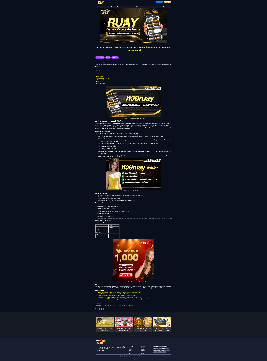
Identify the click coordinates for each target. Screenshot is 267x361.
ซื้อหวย (109, 305)
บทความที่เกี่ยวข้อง (101, 83)
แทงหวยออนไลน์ (130, 305)
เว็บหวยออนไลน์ (122, 305)
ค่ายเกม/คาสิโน (162, 7)
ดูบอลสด (108, 57)
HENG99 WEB (98, 54)
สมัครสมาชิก (167, 2)
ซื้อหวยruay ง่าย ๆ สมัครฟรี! (103, 78)
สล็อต (118, 7)
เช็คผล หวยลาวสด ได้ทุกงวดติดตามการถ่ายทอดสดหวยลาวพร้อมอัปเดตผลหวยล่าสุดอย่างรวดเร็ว (119, 292)
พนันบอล (143, 7)
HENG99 (99, 7)
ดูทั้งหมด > (134, 335)
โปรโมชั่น (136, 7)
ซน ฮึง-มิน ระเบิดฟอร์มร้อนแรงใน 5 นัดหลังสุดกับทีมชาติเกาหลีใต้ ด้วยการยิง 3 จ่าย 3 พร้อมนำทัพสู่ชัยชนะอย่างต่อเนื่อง (124, 299)
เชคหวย (97, 288)
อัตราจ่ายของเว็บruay (101, 80)
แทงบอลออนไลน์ (163, 346)
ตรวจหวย (156, 346)
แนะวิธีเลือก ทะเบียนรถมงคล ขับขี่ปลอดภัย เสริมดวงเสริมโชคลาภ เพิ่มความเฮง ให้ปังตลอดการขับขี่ (119, 297)
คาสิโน (111, 7)
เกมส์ (130, 7)
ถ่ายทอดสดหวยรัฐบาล (163, 348)
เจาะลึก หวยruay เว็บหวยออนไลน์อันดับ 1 (105, 73)
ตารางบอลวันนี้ (157, 350)
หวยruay (115, 305)
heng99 (155, 348)
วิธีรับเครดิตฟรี (115, 57)
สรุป (98, 81)
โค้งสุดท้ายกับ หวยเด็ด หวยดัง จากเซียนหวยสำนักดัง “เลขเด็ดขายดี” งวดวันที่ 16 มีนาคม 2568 (118, 294)
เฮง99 (160, 352)
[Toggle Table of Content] (168, 71)
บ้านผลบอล (155, 7)
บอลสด (149, 7)
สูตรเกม (167, 7)
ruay (105, 305)
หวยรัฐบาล (133, 63)
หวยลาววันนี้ (137, 195)
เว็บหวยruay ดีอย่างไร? (102, 76)
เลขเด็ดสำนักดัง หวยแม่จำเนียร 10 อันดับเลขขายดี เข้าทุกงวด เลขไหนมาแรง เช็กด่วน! (116, 295)
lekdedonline (99, 305)
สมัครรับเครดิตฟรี (100, 57)
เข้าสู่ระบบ (159, 2)
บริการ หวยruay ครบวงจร (102, 75)
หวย (105, 7)
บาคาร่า (124, 7)
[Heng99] (125, 2)
